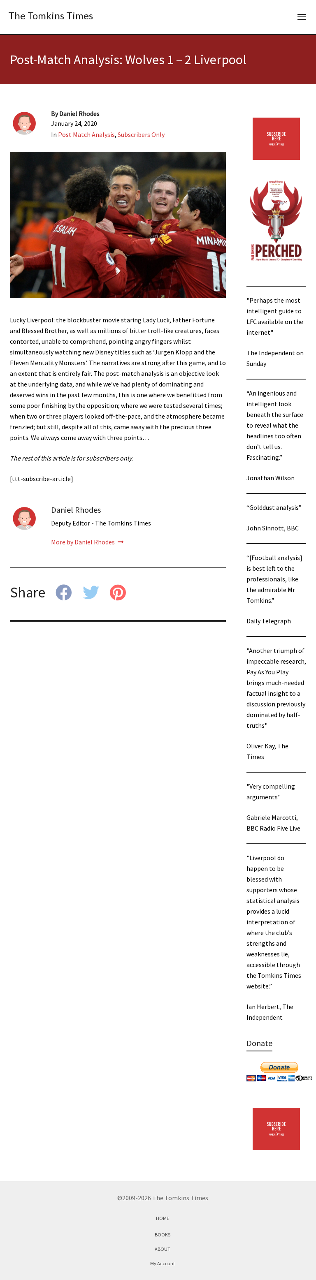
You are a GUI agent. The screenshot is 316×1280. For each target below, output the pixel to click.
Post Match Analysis (86, 134)
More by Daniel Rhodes (83, 542)
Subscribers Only (141, 134)
